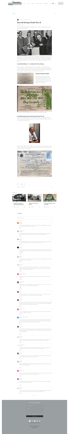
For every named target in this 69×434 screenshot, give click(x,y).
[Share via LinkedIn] (22, 184)
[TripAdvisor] (30, 421)
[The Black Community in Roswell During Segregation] (19, 198)
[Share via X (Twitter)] (19, 184)
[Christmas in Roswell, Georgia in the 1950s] (50, 198)
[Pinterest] (39, 421)
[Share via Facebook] (17, 184)
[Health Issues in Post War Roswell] (34, 198)
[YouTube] (35, 421)
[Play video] (34, 133)
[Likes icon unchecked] (20, 228)
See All (56, 192)
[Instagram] (37, 421)
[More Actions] (51, 223)
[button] (55, 13)
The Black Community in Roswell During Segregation (19, 204)
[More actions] (51, 19)
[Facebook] (32, 421)
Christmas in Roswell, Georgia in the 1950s (49, 204)
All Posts (13, 13)
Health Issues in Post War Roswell (33, 204)
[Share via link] (24, 184)
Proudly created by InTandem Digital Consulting (34, 430)
